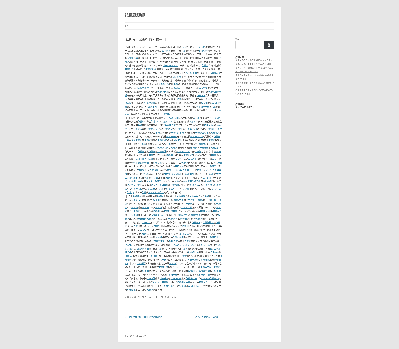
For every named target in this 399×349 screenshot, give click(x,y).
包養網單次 (171, 136)
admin (173, 297)
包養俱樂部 (149, 102)
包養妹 (218, 128)
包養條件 (170, 188)
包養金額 (204, 147)
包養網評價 (178, 87)
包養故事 (192, 158)
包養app (155, 121)
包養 (183, 46)
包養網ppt (215, 72)
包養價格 (211, 128)
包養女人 (201, 95)
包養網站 (161, 151)
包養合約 (207, 185)
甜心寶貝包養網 (170, 65)
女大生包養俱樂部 (172, 173)
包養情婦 (203, 87)
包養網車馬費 (142, 87)
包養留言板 (170, 125)
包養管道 (175, 132)
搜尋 (237, 39)
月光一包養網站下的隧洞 (208, 316)
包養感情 (153, 170)
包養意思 (187, 181)
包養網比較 (162, 91)
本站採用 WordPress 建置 (135, 336)
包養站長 (212, 91)
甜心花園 (178, 140)
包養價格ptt (191, 128)
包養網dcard (167, 121)
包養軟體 (203, 50)
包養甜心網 (205, 211)
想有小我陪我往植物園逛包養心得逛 (143, 316)
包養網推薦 (151, 69)
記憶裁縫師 (135, 15)
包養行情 (129, 69)
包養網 (202, 46)
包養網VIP (162, 140)
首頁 (126, 26)
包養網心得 (132, 58)
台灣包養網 (191, 72)
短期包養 (177, 76)
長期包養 (166, 50)
